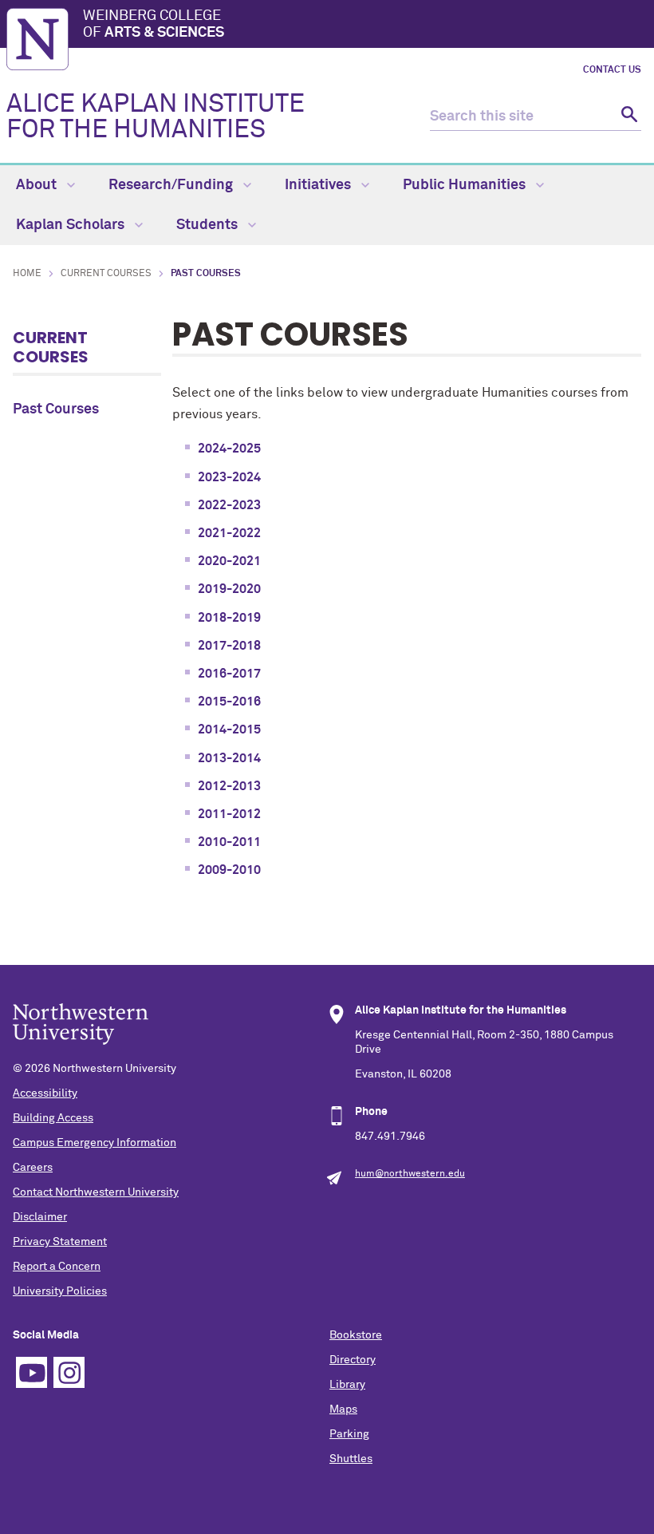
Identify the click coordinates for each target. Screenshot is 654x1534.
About (38, 185)
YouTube (31, 1372)
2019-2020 (229, 589)
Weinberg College (153, 25)
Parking (349, 1434)
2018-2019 (229, 617)
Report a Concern (56, 1266)
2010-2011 (229, 842)
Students (208, 225)
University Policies (60, 1291)
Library (347, 1384)
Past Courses (56, 409)
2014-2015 (229, 729)
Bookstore (355, 1335)
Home (27, 274)
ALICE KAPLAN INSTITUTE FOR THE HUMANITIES (155, 117)
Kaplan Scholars (72, 225)
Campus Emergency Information (94, 1143)
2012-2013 (229, 786)
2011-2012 (229, 814)
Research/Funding (172, 185)
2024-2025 (229, 448)
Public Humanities (466, 185)
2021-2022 (229, 533)
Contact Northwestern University (96, 1192)
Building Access (53, 1118)
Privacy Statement (60, 1241)
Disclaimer (40, 1217)
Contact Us (612, 70)
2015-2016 (229, 701)
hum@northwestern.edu (410, 1174)
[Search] (627, 117)
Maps (343, 1409)
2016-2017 (229, 673)
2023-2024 (229, 477)
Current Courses (106, 274)
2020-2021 (229, 561)
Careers (33, 1167)
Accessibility (45, 1093)
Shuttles (350, 1459)
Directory (352, 1360)
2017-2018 (229, 645)
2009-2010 (229, 870)
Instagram (69, 1372)
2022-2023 (229, 505)
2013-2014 (229, 758)
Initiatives (319, 185)
